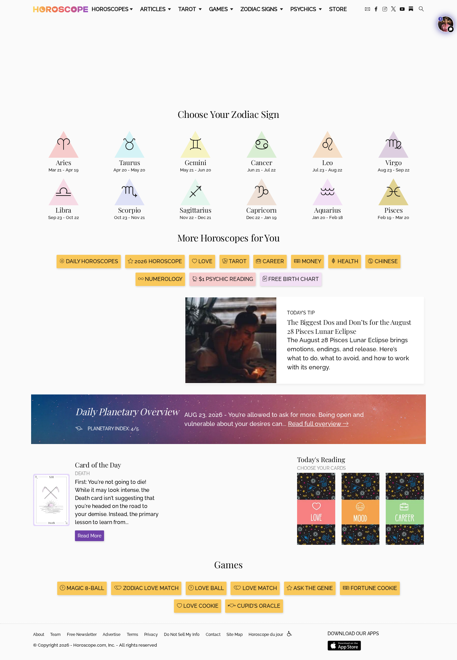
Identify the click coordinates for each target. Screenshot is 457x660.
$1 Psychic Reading (225, 279)
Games (219, 9)
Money (310, 261)
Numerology (163, 279)
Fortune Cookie (373, 588)
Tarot (187, 9)
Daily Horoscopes (91, 261)
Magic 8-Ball (84, 588)
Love (204, 261)
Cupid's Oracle (258, 606)
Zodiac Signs (260, 9)
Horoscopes (110, 9)
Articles (153, 9)
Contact (213, 634)
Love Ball (209, 588)
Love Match (259, 588)
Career (272, 261)
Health (347, 261)
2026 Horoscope (157, 261)
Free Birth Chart (293, 279)
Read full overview (315, 423)
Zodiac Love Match (150, 588)
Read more (89, 535)
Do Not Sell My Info (181, 634)
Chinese (385, 261)
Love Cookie (200, 606)
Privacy (151, 634)
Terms (132, 634)
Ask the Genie (312, 588)
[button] (289, 634)
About (38, 634)
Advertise (111, 634)
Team (55, 634)
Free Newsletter (82, 634)
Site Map (234, 634)
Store (338, 9)
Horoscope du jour (266, 634)
